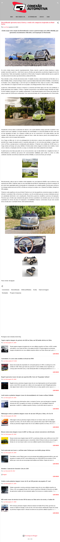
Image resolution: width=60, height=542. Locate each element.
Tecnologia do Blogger (31, 535)
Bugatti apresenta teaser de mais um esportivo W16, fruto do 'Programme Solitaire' (25, 377)
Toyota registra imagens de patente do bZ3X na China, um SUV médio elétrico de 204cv (26, 340)
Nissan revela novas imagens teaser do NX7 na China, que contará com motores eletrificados (28, 432)
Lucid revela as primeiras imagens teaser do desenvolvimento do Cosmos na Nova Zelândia (27, 395)
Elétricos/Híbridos (26, 289)
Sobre (48, 17)
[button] (58, 23)
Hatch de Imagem (44, 289)
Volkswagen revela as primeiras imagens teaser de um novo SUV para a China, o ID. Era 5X (27, 413)
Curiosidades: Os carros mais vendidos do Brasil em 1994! (17, 358)
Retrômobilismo (32, 17)
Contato (42, 17)
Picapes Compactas (15, 293)
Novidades (5, 293)
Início (11, 17)
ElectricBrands (15, 289)
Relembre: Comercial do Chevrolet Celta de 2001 (15, 468)
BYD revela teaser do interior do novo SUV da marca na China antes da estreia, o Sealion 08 (27, 499)
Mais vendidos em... (20, 17)
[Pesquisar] (58, 3)
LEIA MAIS (56, 353)
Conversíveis (5, 289)
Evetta (35, 289)
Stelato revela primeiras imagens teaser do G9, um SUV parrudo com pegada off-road (26, 481)
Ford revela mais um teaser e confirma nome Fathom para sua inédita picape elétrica (25, 450)
